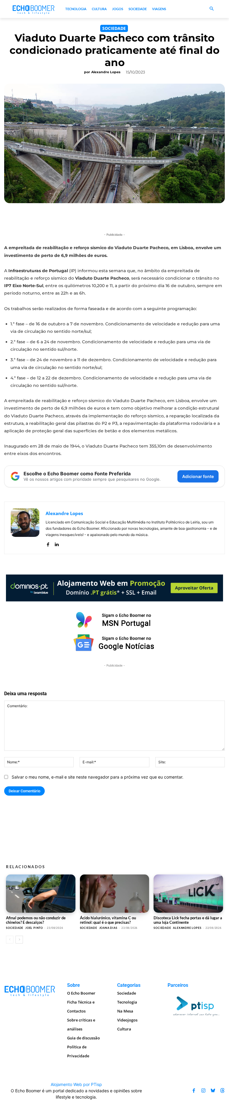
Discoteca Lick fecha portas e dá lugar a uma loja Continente (188, 920)
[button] (211, 9)
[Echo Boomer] (33, 9)
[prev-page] (9, 939)
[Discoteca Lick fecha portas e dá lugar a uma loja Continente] (188, 893)
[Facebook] (48, 543)
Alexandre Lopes (105, 72)
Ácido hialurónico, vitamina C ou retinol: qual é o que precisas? (108, 920)
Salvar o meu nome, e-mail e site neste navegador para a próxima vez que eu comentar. (97, 776)
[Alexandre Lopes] (25, 528)
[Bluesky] (213, 1090)
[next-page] (19, 939)
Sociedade (114, 28)
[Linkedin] (56, 543)
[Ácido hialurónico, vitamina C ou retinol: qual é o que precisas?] (114, 893)
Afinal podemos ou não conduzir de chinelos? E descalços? (36, 920)
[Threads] (222, 1090)
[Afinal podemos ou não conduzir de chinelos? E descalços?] (40, 893)
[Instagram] (203, 1090)
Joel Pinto (34, 927)
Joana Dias (108, 927)
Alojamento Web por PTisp (76, 1084)
